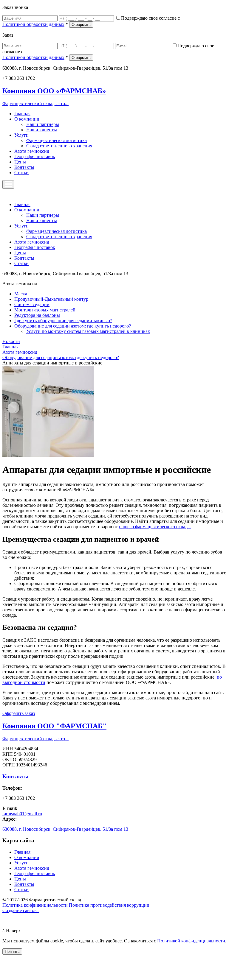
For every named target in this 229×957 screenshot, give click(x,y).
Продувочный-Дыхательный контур (51, 299)
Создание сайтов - (20, 910)
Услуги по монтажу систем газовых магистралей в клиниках (88, 331)
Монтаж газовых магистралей (44, 309)
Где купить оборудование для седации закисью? (63, 320)
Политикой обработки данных (33, 24)
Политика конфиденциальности (35, 905)
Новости (11, 341)
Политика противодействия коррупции (109, 905)
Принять (12, 951)
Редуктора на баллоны (37, 315)
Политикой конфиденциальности (191, 940)
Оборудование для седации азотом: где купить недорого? (72, 325)
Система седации (31, 304)
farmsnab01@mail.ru (22, 813)
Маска (20, 293)
